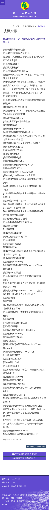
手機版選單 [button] (2, 2)
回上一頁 (31, 446)
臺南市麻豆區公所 (24, 9)
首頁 (17, 26)
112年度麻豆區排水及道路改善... (24, 458)
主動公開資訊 (28, 26)
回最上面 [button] (41, 446)
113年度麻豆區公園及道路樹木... (25, 454)
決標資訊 (41, 26)
